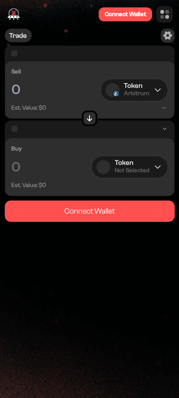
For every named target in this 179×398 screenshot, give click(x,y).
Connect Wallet (125, 14)
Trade (18, 36)
